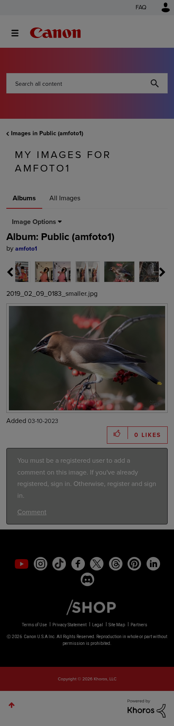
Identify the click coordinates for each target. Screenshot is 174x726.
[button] (145, 296)
